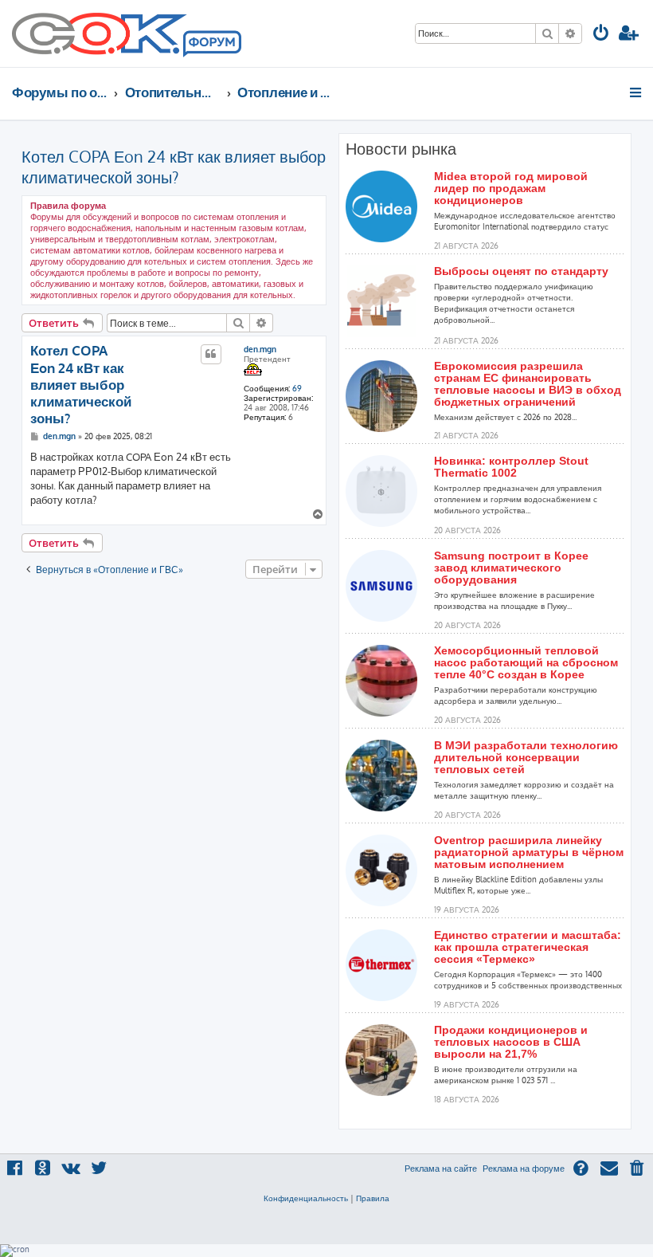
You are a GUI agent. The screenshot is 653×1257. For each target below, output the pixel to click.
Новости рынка (401, 149)
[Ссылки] (636, 92)
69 (297, 388)
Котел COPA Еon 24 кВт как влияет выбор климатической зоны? (174, 166)
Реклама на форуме (524, 1168)
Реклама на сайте (441, 1168)
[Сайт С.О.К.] (126, 33)
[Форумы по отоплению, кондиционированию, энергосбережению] (211, 44)
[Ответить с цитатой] (211, 353)
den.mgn (260, 349)
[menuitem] (601, 34)
